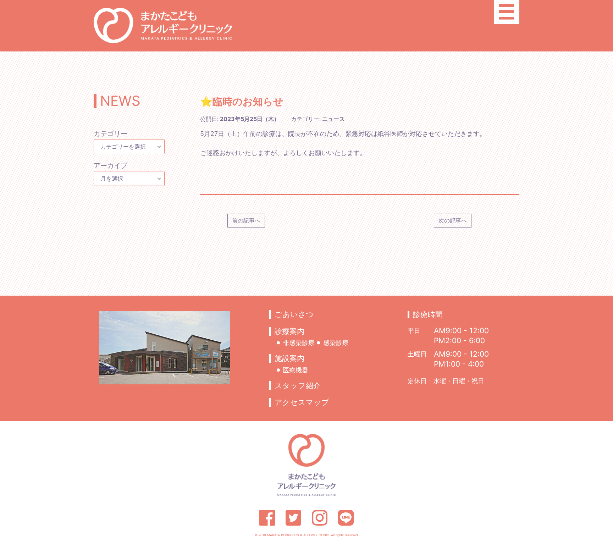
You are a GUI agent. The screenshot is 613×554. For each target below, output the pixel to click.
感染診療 (335, 342)
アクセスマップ (302, 402)
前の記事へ (246, 220)
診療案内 (289, 331)
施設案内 (289, 358)
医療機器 (295, 369)
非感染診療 (299, 342)
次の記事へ (452, 220)
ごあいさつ (294, 314)
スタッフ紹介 (298, 385)
